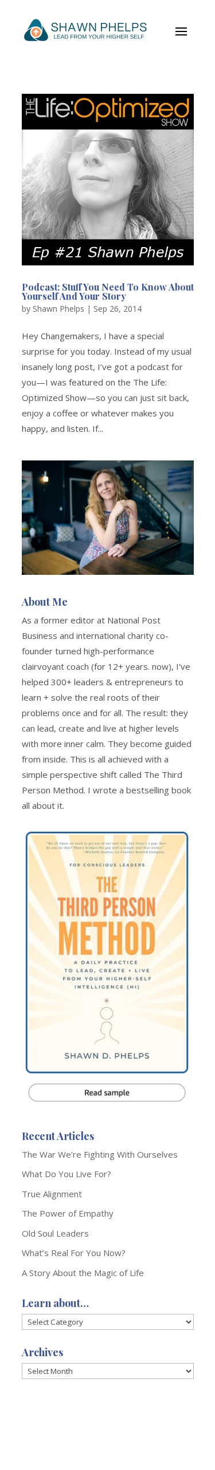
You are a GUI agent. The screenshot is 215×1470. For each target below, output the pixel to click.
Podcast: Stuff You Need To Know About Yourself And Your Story (108, 291)
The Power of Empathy (68, 1213)
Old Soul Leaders (55, 1233)
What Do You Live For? (66, 1173)
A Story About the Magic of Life (83, 1272)
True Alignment (52, 1193)
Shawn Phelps (58, 308)
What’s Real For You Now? (74, 1252)
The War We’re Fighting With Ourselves (100, 1154)
